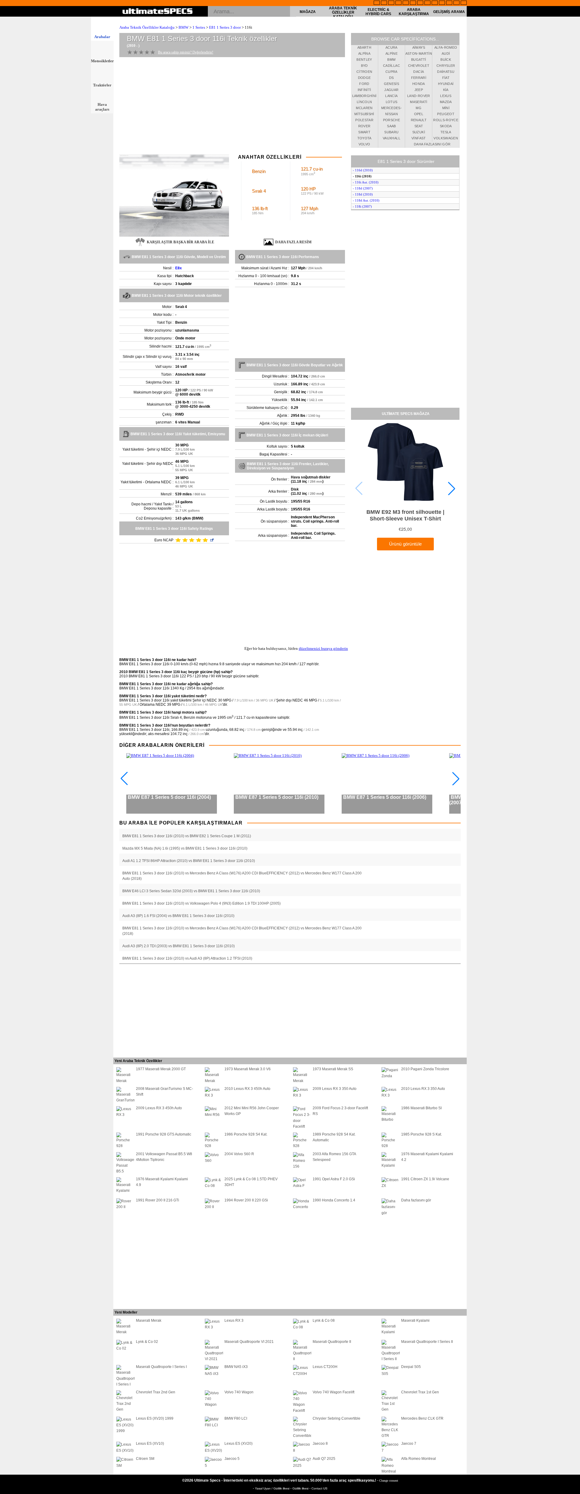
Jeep (418, 90)
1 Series (198, 27)
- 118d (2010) (363, 194)
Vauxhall (391, 138)
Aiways (418, 47)
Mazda (446, 102)
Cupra (391, 71)
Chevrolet (418, 65)
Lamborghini (364, 96)
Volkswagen (445, 138)
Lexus (445, 96)
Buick (445, 59)
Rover (364, 126)
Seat (418, 126)
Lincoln (364, 102)
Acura (391, 47)
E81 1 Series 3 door (225, 27)
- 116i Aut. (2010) (366, 182)
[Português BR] (456, 3)
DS (391, 77)
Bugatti (418, 59)
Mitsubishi (364, 114)
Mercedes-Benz (391, 109)
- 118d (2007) (363, 188)
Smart (364, 132)
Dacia (418, 71)
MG (418, 108)
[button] (451, 488)
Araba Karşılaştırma (414, 12)
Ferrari (418, 77)
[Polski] (449, 3)
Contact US (319, 1488)
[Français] (384, 3)
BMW (183, 27)
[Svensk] (398, 3)
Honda (418, 84)
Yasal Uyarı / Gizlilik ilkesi (272, 1488)
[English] (377, 3)
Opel (418, 114)
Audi (446, 53)
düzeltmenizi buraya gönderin (323, 648)
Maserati (418, 102)
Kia (446, 90)
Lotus (392, 102)
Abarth (364, 47)
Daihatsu (445, 71)
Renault (419, 120)
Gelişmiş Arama (449, 12)
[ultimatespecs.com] (157, 11)
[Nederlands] (442, 3)
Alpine (391, 53)
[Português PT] (406, 3)
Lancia (391, 96)
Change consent (388, 1480)
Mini (446, 108)
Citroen (364, 71)
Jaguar (391, 90)
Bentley (364, 59)
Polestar (364, 120)
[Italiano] (427, 3)
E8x (178, 268)
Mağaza (308, 12)
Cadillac (391, 65)
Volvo (364, 144)
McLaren (364, 108)
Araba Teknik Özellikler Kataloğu (343, 12)
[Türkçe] (464, 3)
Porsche (391, 120)
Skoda (446, 126)
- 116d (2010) (363, 170)
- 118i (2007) (362, 206)
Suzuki (418, 132)
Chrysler (446, 65)
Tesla (445, 132)
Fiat (446, 77)
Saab (391, 126)
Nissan (391, 114)
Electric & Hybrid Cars (378, 12)
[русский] (420, 3)
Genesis (391, 84)
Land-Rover (418, 96)
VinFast (418, 138)
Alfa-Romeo (445, 47)
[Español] (413, 3)
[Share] (573, 382)
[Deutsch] (391, 3)
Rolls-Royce (445, 120)
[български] (435, 3)
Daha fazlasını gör (432, 144)
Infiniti (364, 90)
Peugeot (445, 114)
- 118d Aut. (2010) (366, 200)
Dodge (364, 77)
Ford (364, 84)
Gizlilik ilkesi (300, 1488)
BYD (364, 65)
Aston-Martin (418, 53)
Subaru (391, 132)
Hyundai (445, 84)
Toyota (364, 138)
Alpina (364, 53)
